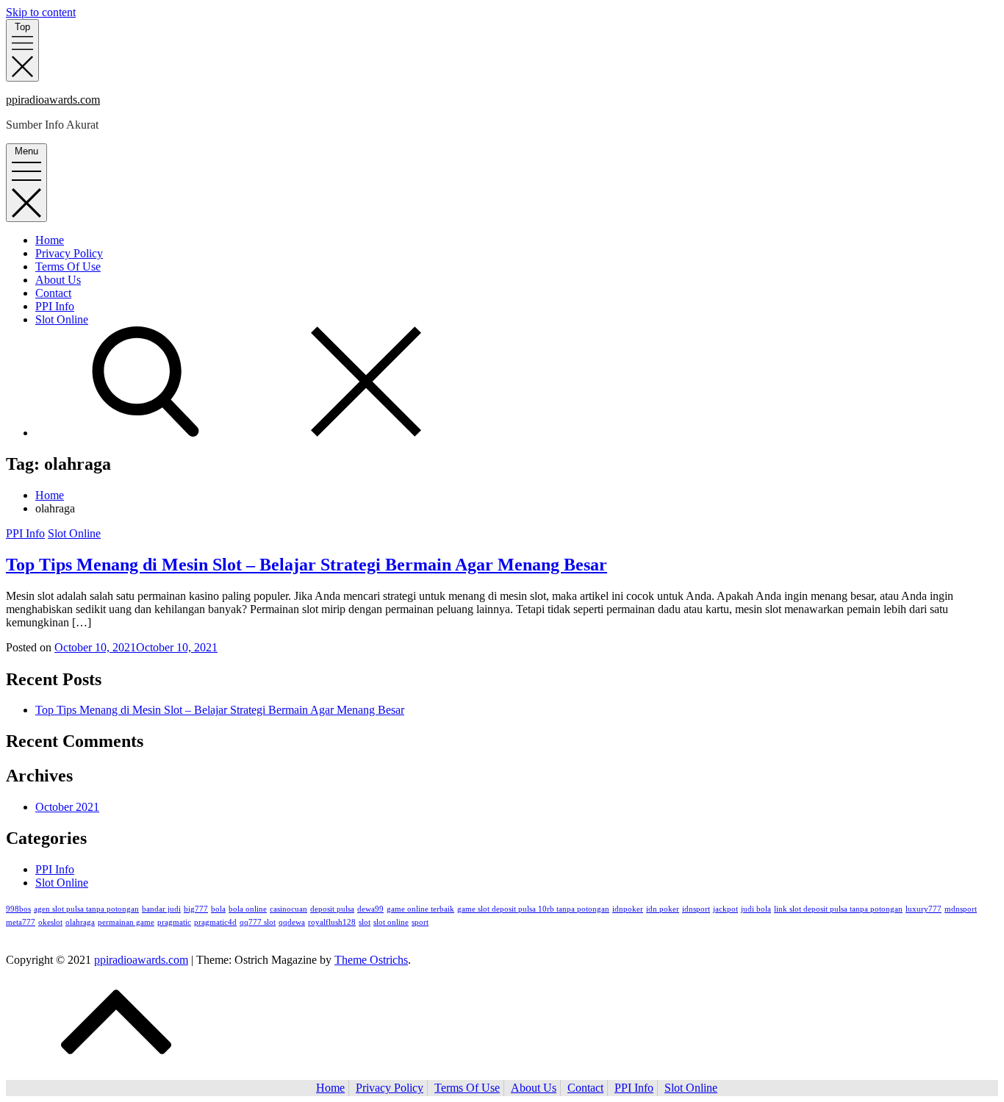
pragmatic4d (215, 922)
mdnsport (960, 909)
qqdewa (292, 922)
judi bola (756, 909)
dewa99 (370, 909)
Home (49, 240)
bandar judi (161, 909)
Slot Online (61, 319)
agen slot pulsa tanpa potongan (86, 909)
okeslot (50, 922)
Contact (53, 293)
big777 (196, 909)
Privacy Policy (69, 253)
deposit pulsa (332, 909)
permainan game (126, 922)
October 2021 (67, 807)
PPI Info (54, 306)
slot (364, 922)
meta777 (20, 922)
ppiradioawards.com (53, 99)
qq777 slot (258, 922)
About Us (58, 279)
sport (420, 922)
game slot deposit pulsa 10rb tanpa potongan (533, 909)
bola (218, 909)
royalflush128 (332, 922)
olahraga (80, 922)
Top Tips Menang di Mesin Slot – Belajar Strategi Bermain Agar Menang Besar (306, 564)
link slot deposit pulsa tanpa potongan (838, 909)
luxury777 (924, 909)
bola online (248, 909)
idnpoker (627, 909)
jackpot (725, 909)
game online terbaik (420, 909)
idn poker (662, 909)
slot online (391, 922)
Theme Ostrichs (371, 959)
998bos (18, 909)
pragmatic (174, 922)
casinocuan (288, 909)
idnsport (696, 909)
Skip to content (41, 12)
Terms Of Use (68, 266)
